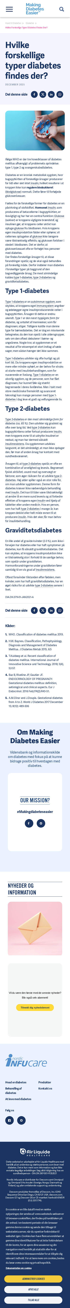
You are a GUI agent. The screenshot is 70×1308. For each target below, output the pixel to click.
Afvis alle (33, 1289)
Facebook (9, 1120)
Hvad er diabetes (15, 1082)
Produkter (44, 1082)
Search (61, 9)
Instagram (21, 1120)
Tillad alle (33, 1300)
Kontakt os (45, 1088)
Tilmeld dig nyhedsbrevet (35, 1007)
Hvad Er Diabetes (13, 23)
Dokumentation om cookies (19, 1268)
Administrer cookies (33, 1279)
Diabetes (30, 23)
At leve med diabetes (18, 1099)
